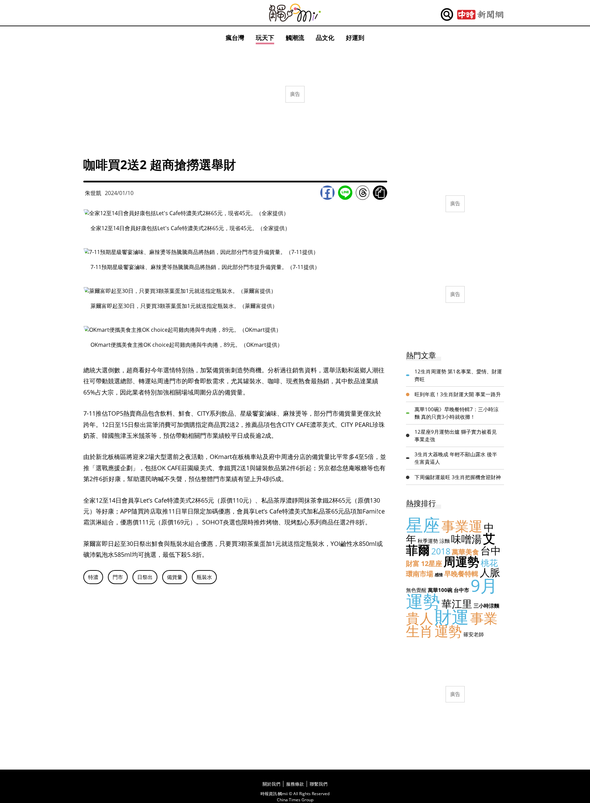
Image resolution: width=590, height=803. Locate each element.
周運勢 (461, 561)
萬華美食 (465, 551)
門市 (118, 577)
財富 (413, 563)
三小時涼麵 (486, 605)
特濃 (93, 577)
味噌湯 (466, 539)
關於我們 (271, 784)
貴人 (419, 618)
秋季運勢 (428, 540)
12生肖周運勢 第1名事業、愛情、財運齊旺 (458, 375)
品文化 (325, 37)
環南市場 (419, 573)
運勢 (448, 631)
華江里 (456, 604)
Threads (362, 192)
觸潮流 (295, 37)
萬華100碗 (440, 589)
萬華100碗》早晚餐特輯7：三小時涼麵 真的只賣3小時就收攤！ (456, 413)
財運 (452, 616)
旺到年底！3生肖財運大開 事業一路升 (458, 394)
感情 (439, 575)
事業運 (461, 526)
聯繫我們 (318, 784)
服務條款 (295, 784)
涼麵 (444, 540)
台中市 (461, 589)
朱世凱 (93, 193)
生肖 (419, 631)
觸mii (295, 13)
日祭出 (145, 577)
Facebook (327, 192)
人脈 (490, 572)
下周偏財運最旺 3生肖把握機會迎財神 (458, 477)
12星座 (431, 563)
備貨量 (174, 577)
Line (345, 192)
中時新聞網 (480, 14)
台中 (490, 550)
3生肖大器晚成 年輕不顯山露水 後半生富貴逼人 (456, 458)
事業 (483, 618)
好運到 (355, 37)
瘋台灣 (235, 37)
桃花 (489, 562)
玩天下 (265, 37)
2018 (440, 551)
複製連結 (380, 192)
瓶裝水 (204, 577)
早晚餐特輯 (461, 573)
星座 (423, 524)
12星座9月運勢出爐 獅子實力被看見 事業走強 (456, 435)
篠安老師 (473, 634)
